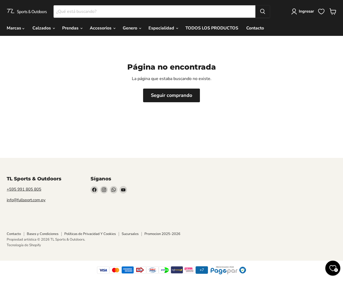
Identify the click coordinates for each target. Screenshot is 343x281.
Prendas (71, 28)
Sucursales (130, 233)
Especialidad (161, 28)
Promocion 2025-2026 (162, 233)
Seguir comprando (171, 95)
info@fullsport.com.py (26, 200)
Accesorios (101, 28)
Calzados (42, 28)
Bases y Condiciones (42, 233)
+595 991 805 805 (24, 189)
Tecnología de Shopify (24, 245)
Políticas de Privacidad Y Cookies (90, 233)
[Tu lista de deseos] (321, 11)
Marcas (14, 28)
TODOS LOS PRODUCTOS (211, 28)
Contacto (255, 28)
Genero (130, 28)
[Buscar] (262, 11)
